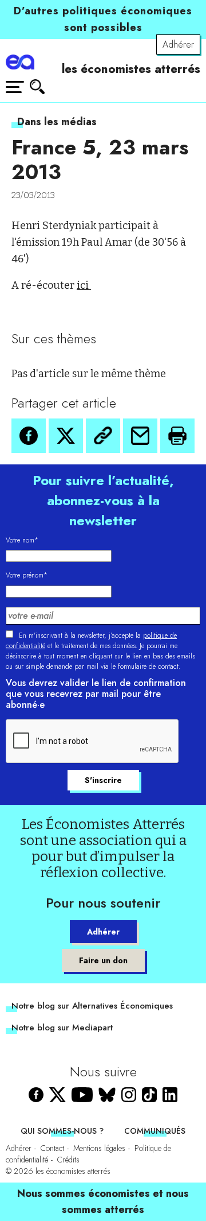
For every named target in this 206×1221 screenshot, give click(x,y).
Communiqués (154, 1131)
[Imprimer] (177, 435)
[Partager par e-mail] (140, 435)
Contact (52, 1148)
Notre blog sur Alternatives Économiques (92, 1005)
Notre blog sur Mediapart (62, 1027)
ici (84, 285)
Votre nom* (22, 540)
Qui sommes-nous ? (62, 1131)
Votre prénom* (26, 575)
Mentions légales (99, 1148)
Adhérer (178, 44)
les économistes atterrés (131, 68)
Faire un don (103, 960)
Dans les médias (57, 121)
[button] (28, 435)
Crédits (68, 1159)
